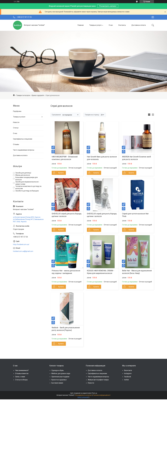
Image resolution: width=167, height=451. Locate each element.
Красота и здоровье (59, 380)
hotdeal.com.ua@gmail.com (23, 251)
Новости (16, 122)
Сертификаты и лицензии (22, 139)
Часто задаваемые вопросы (23, 150)
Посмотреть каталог (107, 6)
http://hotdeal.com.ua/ (21, 244)
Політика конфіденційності (101, 395)
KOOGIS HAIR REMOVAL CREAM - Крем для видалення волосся (100, 272)
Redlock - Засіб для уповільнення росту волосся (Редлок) (66, 329)
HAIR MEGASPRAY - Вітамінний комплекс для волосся (64, 158)
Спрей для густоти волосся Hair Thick (135, 215)
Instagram (128, 373)
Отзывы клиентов (21, 373)
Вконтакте (128, 370)
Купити (61, 173)
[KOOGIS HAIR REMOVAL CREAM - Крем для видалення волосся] (102, 251)
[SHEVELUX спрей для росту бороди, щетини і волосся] (67, 194)
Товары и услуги (95, 25)
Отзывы (16, 144)
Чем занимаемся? (22, 370)
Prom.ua (94, 393)
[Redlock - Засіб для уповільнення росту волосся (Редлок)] (67, 308)
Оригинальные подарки (60, 377)
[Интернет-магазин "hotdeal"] (17, 25)
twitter (126, 380)
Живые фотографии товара (98, 380)
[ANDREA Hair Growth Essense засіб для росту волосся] (137, 137)
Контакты (122, 25)
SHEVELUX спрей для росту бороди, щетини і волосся (67, 215)
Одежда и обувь (57, 370)
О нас (111, 25)
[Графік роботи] (153, 17)
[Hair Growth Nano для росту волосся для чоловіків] (102, 137)
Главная (81, 25)
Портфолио (17, 111)
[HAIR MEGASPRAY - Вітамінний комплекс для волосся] (67, 137)
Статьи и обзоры (21, 380)
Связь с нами (20, 377)
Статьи (15, 128)
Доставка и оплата (138, 25)
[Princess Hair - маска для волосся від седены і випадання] (67, 251)
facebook (127, 377)
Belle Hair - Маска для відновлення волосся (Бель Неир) (137, 272)
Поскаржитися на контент (83, 395)
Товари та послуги (23, 95)
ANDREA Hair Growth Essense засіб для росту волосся (136, 158)
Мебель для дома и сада (60, 373)
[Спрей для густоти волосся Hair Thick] (137, 194)
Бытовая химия (57, 383)
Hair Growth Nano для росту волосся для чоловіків (102, 158)
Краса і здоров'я (38, 95)
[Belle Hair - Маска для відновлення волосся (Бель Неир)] (137, 251)
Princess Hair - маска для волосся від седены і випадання (66, 272)
